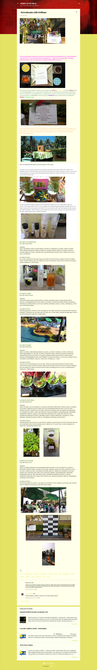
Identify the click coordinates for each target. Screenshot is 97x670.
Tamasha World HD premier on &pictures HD (34, 612)
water (48, 576)
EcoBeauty (43, 574)
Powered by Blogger (49, 663)
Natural (72, 574)
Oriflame (65, 59)
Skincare (38, 576)
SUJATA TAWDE (29, 593)
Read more (74, 624)
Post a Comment (25, 601)
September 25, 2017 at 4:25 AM (32, 598)
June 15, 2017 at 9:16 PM (31, 589)
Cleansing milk (28, 574)
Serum (33, 576)
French (55, 574)
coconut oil (36, 574)
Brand (21, 574)
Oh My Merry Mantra (26, 645)
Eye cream (49, 574)
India (60, 574)
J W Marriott (60, 90)
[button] (76, 12)
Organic (22, 576)
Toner (43, 576)
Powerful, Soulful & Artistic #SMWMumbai (33, 628)
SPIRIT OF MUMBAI (28, 3)
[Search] (79, 4)
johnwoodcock (51, 666)
